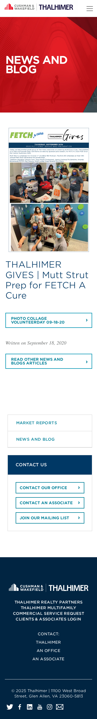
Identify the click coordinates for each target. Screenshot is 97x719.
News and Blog (35, 439)
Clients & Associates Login (48, 619)
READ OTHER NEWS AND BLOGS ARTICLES (37, 361)
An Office (49, 650)
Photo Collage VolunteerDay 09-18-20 (38, 320)
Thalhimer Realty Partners (49, 602)
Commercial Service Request (48, 613)
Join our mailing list (44, 518)
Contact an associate (46, 503)
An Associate (48, 659)
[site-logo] (48, 587)
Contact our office (43, 488)
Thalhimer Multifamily (48, 608)
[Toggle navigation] (89, 8)
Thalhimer (48, 642)
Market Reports (36, 422)
